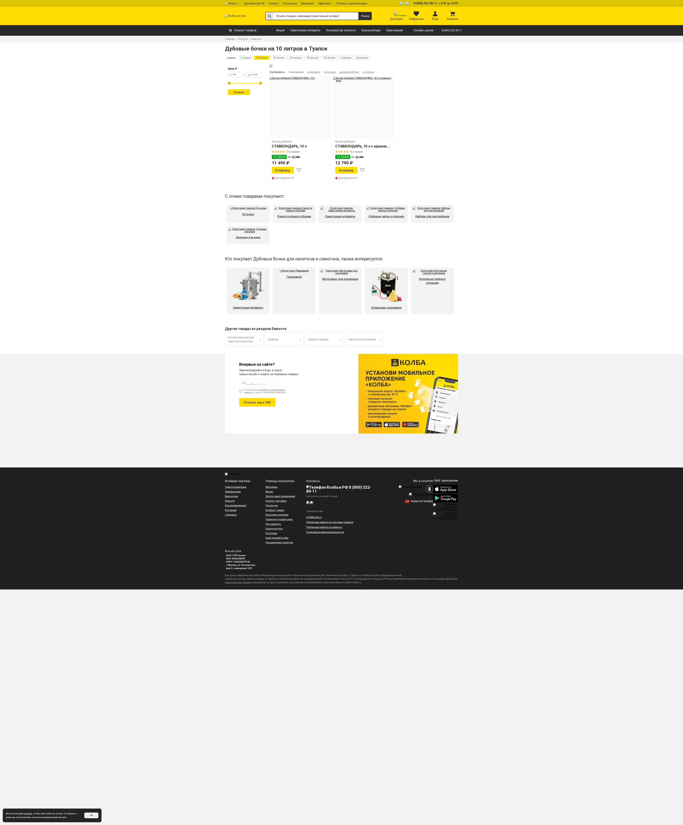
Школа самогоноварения (280, 496)
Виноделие (231, 496)
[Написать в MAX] (407, 3)
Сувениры (231, 514)
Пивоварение (233, 491)
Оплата (273, 3)
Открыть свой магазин (351, 3)
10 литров (262, 57)
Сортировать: (277, 72)
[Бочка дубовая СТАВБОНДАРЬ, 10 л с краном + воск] (363, 107)
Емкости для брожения (362, 339)
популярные (296, 72)
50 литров (329, 57)
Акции (280, 30)
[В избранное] (299, 170)
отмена (231, 57)
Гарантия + (325, 3)
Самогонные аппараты (305, 30)
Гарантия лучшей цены (279, 519)
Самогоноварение (236, 487)
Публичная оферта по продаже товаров (329, 522)
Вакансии (307, 3)
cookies (28, 813)
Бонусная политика (277, 514)
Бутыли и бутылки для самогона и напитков (241, 339)
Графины (273, 339)
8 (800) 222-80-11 (425, 3)
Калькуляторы (371, 30)
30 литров (312, 57)
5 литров (245, 57)
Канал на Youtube (421, 501)
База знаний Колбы (277, 537)
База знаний (394, 30)
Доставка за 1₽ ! (284, 178)
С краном (345, 57)
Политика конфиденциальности (325, 532)
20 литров (295, 57)
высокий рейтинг (349, 72)
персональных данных (238, 582)
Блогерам (271, 533)
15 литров (279, 57)
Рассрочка (290, 3)
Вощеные (362, 57)
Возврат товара (275, 510)
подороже (330, 72)
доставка (280, 500)
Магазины (271, 487)
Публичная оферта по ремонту (324, 527)
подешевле (314, 72)
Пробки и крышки (318, 339)
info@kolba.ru (314, 517)
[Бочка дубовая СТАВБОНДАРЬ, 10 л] (300, 107)
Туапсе (232, 3)
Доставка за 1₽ (254, 3)
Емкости (230, 500)
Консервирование (235, 505)
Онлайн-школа (423, 30)
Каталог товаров (245, 30)
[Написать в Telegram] (402, 3)
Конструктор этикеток (341, 30)
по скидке (368, 72)
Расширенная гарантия (279, 542)
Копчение (231, 510)
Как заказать (273, 524)
